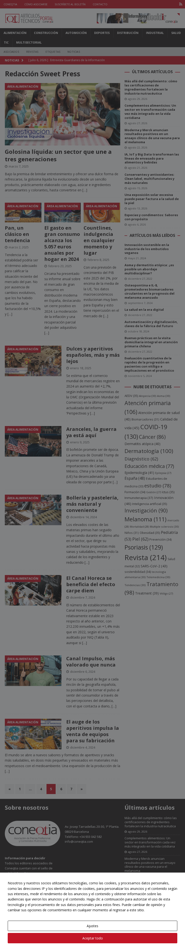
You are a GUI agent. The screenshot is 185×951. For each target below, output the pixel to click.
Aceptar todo (92, 938)
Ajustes (92, 926)
